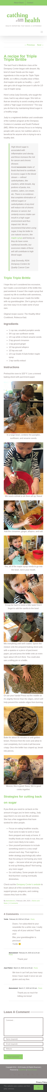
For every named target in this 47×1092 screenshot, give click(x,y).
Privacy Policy (41, 1082)
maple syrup (16, 238)
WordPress (22, 1070)
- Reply (32, 919)
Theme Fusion (32, 1070)
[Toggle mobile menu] (42, 32)
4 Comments (13, 903)
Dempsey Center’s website (29, 884)
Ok (38, 1087)
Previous (31, 45)
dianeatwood (10, 901)
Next (39, 45)
